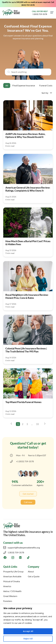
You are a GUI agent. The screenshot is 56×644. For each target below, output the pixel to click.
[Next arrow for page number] (44, 424)
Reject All (28, 638)
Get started (28, 493)
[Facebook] (5, 557)
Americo (7, 586)
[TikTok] (28, 557)
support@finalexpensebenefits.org (24, 547)
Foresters (7, 601)
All (6, 85)
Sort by (45, 93)
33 (37, 424)
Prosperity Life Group (13, 571)
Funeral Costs (45, 85)
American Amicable (12, 576)
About (31, 571)
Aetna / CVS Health (12, 591)
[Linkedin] (20, 557)
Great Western (10, 596)
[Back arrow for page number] (11, 424)
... (32, 424)
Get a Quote (33, 576)
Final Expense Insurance (23, 85)
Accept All (28, 631)
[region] (28, 624)
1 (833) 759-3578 (16, 552)
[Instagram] (13, 557)
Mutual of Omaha (11, 581)
